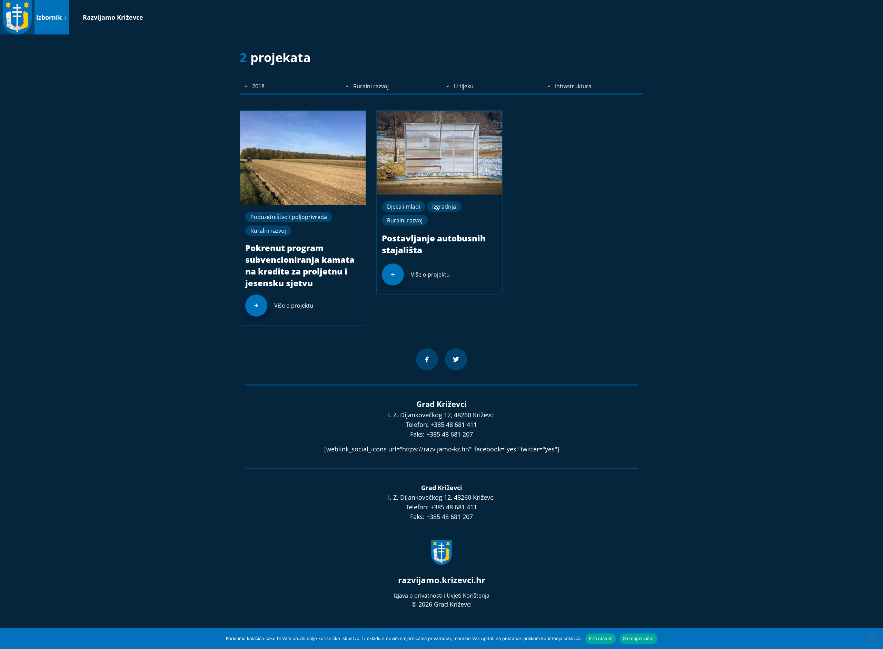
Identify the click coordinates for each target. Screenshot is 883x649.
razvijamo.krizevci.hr (441, 580)
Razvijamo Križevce (113, 17)
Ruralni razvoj (268, 230)
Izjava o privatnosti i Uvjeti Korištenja (441, 595)
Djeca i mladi (403, 206)
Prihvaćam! (601, 638)
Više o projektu (293, 305)
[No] (872, 638)
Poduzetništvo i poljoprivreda (288, 217)
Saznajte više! (638, 638)
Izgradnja (444, 206)
